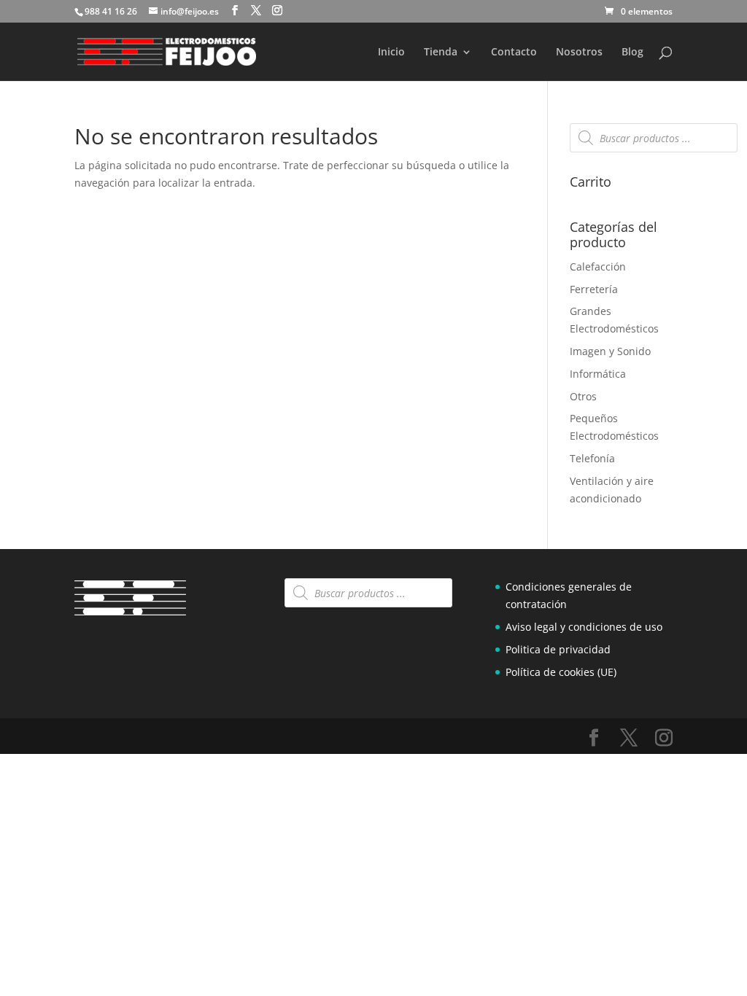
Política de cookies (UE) (561, 672)
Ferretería (594, 289)
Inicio (391, 52)
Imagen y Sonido (610, 351)
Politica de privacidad (558, 649)
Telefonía (592, 458)
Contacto (514, 52)
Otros (583, 396)
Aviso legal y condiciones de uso (584, 627)
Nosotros (579, 52)
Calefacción (598, 266)
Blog (632, 52)
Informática (598, 374)
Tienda (440, 52)
